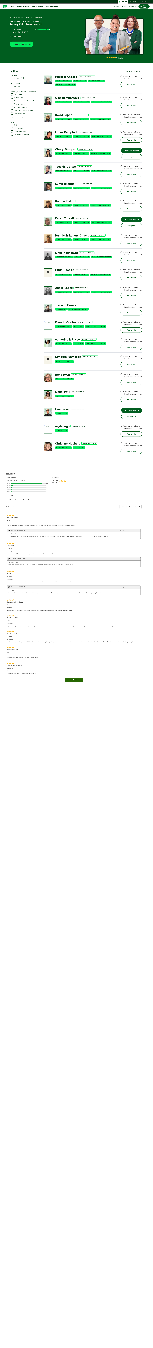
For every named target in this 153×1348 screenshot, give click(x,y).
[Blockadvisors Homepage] (133, 2)
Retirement (18, 94)
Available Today (19, 78)
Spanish (17, 86)
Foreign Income (19, 104)
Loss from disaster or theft (23, 110)
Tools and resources (52, 6)
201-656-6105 (17, 36)
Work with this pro (131, 151)
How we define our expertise (133, 71)
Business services (37, 6)
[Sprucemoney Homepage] (144, 2)
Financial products (23, 6)
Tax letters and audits (22, 135)
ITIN (15, 125)
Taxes (12, 6)
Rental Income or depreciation (25, 101)
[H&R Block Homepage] (123, 2)
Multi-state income (20, 107)
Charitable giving (20, 117)
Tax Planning (18, 128)
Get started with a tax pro (21, 44)
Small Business (19, 114)
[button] (144, 6)
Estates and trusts (20, 131)
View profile (131, 84)
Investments (18, 98)
